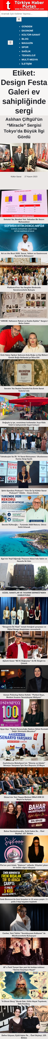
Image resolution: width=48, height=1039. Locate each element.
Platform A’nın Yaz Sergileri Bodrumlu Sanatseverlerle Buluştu (24, 288)
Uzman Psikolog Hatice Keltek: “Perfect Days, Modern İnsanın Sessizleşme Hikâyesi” (24, 696)
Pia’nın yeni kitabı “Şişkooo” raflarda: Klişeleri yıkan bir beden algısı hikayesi (24, 866)
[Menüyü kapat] (19, 19)
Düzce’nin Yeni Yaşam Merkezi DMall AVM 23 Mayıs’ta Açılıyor (24, 798)
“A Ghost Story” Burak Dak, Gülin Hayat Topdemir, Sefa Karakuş (24, 1002)
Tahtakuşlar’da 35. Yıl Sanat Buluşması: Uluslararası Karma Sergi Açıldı (24, 457)
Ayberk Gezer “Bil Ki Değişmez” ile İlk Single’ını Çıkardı (24, 662)
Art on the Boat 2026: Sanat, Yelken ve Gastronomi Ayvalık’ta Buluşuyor (24, 254)
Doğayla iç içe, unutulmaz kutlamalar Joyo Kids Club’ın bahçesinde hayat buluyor (24, 423)
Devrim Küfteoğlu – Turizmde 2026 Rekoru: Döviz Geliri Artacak (24, 526)
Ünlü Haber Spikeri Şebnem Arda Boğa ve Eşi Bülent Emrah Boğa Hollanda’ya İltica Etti (24, 356)
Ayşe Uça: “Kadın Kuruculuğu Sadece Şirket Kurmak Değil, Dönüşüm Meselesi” (24, 730)
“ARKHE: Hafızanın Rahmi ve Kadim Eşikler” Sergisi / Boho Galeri (24, 322)
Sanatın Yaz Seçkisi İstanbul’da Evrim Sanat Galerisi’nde (24, 389)
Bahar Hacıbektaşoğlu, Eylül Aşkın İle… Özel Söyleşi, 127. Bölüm (24, 832)
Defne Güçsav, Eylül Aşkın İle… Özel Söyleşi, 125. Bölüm (24, 1036)
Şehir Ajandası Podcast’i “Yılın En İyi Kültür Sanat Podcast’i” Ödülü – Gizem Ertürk (24, 492)
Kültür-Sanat (16, 176)
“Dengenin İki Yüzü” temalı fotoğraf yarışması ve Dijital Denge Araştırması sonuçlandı (24, 628)
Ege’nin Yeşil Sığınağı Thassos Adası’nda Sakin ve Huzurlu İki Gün (24, 560)
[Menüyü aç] (10, 42)
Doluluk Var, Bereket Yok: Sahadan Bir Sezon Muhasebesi (24, 220)
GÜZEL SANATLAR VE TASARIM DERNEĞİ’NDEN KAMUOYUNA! (24, 594)
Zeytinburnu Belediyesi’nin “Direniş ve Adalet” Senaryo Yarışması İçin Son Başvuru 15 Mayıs (24, 764)
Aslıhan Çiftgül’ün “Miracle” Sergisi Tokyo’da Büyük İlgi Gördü (24, 128)
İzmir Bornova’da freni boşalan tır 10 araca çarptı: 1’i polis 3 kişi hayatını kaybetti (24, 900)
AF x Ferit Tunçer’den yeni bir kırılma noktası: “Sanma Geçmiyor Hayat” (24, 968)
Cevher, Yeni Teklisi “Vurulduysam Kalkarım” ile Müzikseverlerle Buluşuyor (24, 934)
